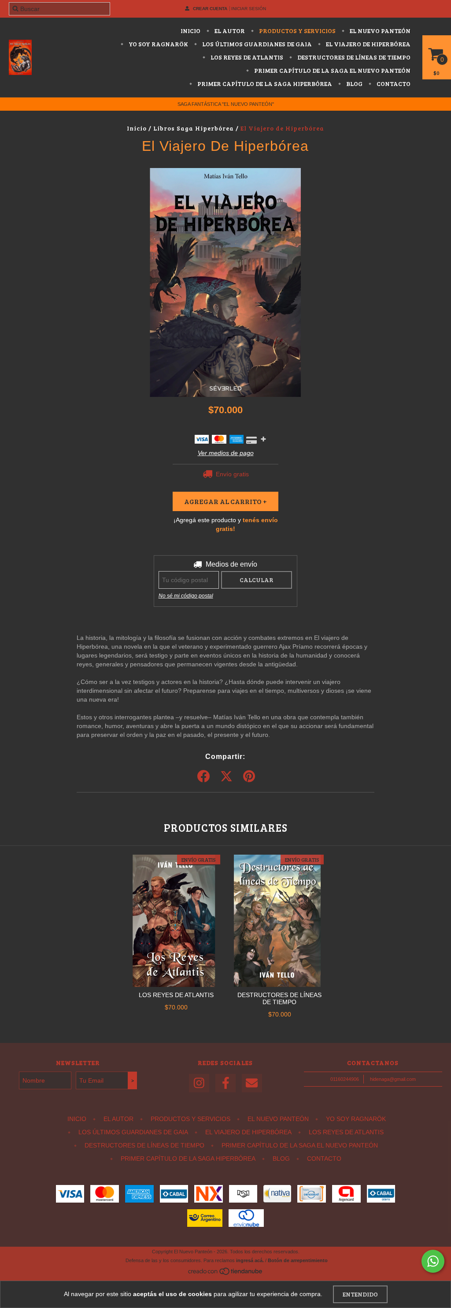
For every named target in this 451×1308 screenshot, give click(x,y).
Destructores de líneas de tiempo (279, 998)
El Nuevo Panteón (379, 30)
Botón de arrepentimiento (298, 1260)
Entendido (360, 1294)
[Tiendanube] (225, 1274)
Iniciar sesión (248, 8)
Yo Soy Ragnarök (157, 44)
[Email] (252, 1083)
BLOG (353, 83)
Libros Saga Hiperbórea (194, 128)
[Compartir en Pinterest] (249, 776)
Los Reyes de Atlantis (246, 57)
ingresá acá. (250, 1260)
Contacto (392, 83)
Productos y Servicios (297, 30)
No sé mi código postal (186, 596)
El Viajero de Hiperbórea (367, 44)
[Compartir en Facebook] (203, 776)
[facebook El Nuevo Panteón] (225, 1083)
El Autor (229, 30)
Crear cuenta (210, 8)
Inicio (190, 30)
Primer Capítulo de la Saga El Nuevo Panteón (331, 70)
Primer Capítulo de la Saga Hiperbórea (264, 83)
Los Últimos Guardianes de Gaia (256, 44)
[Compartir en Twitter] (226, 776)
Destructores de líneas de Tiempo (353, 57)
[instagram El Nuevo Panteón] (199, 1083)
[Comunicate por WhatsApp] (432, 1261)
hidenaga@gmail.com (393, 1079)
